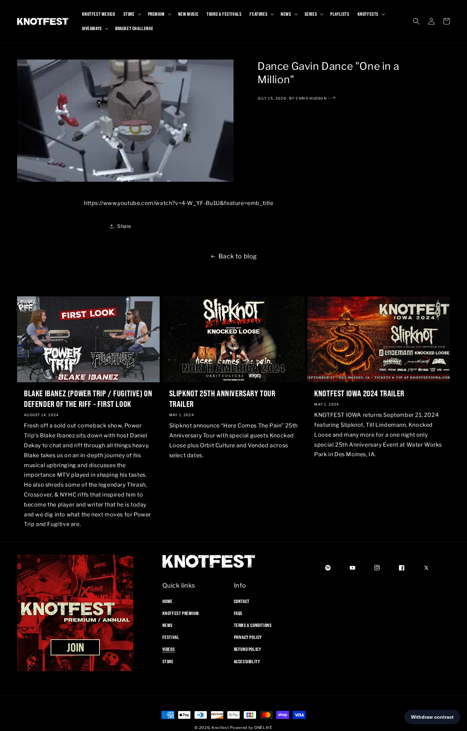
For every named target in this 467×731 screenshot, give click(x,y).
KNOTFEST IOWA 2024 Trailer (359, 393)
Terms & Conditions (253, 625)
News (167, 625)
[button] (131, 14)
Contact (242, 601)
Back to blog (237, 256)
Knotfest (220, 727)
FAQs (238, 613)
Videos (168, 649)
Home (167, 601)
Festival (170, 637)
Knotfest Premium (180, 613)
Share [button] (124, 226)
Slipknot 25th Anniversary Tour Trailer (222, 398)
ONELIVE (263, 727)
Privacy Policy (248, 637)
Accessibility (247, 661)
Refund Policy (247, 649)
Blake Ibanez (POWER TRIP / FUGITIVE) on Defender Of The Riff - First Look (88, 398)
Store (168, 661)
